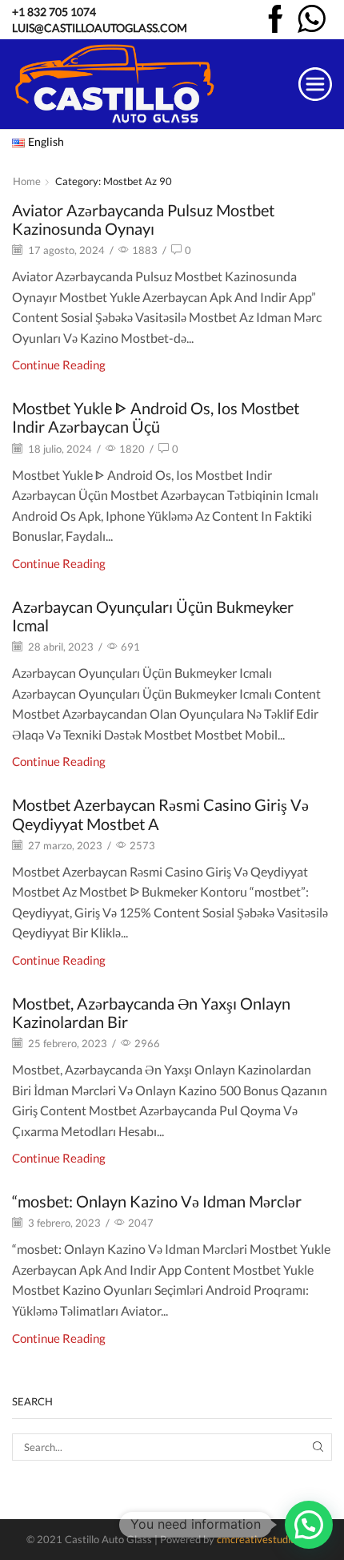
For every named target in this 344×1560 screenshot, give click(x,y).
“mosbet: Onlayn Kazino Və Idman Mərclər (157, 1201)
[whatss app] (312, 20)
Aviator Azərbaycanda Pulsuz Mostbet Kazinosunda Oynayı (143, 219)
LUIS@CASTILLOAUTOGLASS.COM (99, 27)
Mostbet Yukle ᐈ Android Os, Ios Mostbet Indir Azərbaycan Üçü (155, 417)
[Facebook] (276, 20)
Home (27, 181)
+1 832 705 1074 (54, 11)
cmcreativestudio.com (267, 1539)
